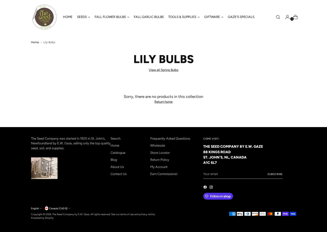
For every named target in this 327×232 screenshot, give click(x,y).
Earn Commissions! (164, 174)
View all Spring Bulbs (163, 70)
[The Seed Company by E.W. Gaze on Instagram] (211, 188)
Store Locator (160, 153)
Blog (114, 160)
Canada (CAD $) (58, 208)
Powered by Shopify (42, 217)
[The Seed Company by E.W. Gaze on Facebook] (205, 188)
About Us (117, 167)
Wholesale (157, 145)
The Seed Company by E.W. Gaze (70, 214)
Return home (163, 102)
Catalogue (118, 153)
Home (35, 42)
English (35, 208)
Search (115, 138)
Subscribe (275, 174)
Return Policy (159, 160)
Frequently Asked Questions (170, 138)
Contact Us (119, 174)
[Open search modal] (278, 17)
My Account (158, 167)
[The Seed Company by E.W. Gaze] (44, 17)
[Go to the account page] (286, 17)
